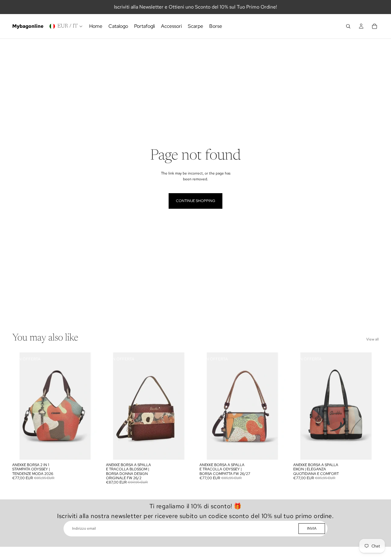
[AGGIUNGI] (88, 450)
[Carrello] (374, 26)
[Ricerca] (348, 26)
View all (372, 339)
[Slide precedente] (21, 406)
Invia (311, 528)
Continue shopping (195, 200)
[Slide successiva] (89, 406)
